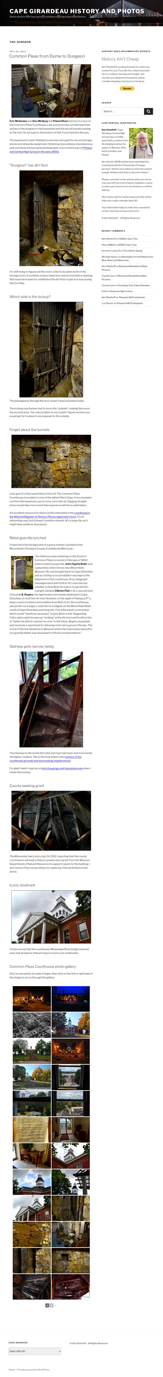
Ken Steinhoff (109, 238)
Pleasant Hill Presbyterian (132, 297)
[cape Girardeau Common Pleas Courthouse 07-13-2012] (71, 1077)
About (12, 1369)
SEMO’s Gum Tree (128, 238)
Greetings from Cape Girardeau (134, 285)
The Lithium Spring (132, 250)
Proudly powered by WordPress (33, 1369)
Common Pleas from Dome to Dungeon (47, 56)
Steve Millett (108, 244)
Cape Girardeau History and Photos (77, 11)
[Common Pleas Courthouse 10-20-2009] (32, 1077)
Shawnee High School (121, 291)
